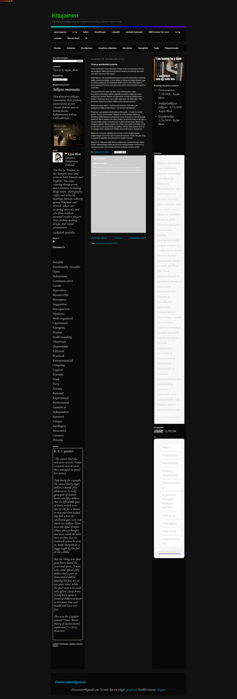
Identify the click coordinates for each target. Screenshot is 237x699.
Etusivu (57, 48)
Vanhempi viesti (138, 238)
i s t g (74, 32)
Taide (156, 48)
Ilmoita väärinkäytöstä (70, 682)
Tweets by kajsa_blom (65, 70)
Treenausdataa (166, 90)
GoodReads (100, 32)
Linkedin (116, 32)
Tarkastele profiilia (63, 233)
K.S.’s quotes (64, 451)
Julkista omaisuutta (66, 90)
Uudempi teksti (99, 238)
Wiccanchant (73, 38)
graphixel (131, 690)
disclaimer (127, 48)
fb (86, 38)
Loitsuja (57, 38)
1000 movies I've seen (158, 32)
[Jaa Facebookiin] (122, 152)
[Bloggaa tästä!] (118, 152)
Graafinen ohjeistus (107, 48)
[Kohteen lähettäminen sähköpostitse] (115, 152)
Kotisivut (71, 48)
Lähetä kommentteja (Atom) (107, 243)
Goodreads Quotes (77, 638)
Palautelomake (172, 48)
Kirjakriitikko (166, 116)
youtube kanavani (134, 32)
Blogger (160, 690)
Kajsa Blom (74, 154)
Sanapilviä (143, 48)
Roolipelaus (86, 48)
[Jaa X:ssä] (120, 152)
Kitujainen (65, 15)
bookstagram (60, 32)
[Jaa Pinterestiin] (125, 152)
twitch (86, 32)
